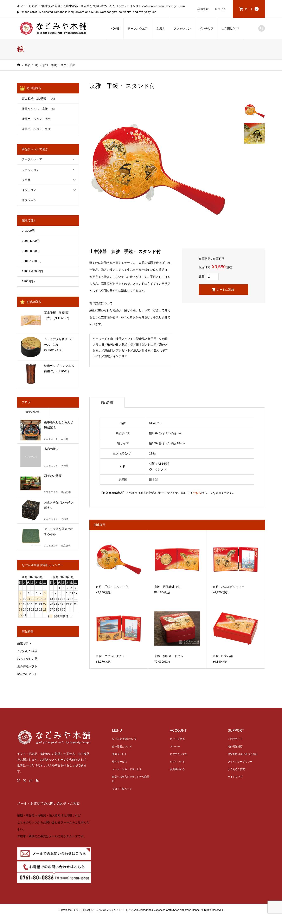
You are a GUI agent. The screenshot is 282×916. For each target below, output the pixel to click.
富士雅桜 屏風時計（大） (39, 98)
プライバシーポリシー (240, 761)
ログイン (220, 9)
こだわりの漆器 (27, 651)
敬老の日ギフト (27, 674)
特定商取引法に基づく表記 (242, 754)
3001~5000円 (31, 240)
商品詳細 (107, 402)
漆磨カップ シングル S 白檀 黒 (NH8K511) (60, 368)
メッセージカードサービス (127, 769)
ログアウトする (178, 754)
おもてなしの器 (27, 658)
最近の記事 (32, 412)
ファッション (182, 28)
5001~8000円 (31, 251)
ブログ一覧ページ (122, 788)
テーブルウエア (138, 28)
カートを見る (177, 738)
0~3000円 (28, 230)
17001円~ (28, 281)
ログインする (177, 761)
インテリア (206, 28)
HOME (114, 28)
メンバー (175, 746)
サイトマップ (235, 776)
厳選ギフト (24, 643)
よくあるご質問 (236, 769)
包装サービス (119, 754)
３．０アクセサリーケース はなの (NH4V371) (58, 344)
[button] (141, 827)
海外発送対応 (235, 746)
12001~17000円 (32, 271)
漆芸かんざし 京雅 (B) (44, 108)
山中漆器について (122, 746)
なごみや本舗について (124, 738)
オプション (29, 200)
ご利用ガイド (230, 28)
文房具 (160, 28)
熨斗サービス (119, 761)
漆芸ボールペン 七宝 (36, 118)
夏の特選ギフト (27, 666)
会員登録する (177, 769)
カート (251, 9)
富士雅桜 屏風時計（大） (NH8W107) (57, 315)
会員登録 (203, 9)
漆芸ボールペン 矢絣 (36, 129)
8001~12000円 (31, 261)
